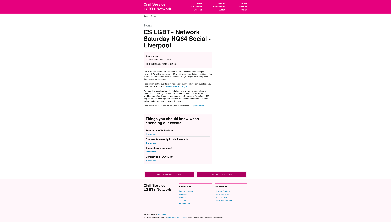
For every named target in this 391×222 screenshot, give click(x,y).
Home (146, 16)
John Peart (162, 214)
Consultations (218, 6)
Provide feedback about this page (169, 174)
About (222, 9)
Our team (198, 9)
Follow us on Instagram (223, 200)
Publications (196, 6)
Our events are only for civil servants (167, 139)
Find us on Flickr (221, 197)
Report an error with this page (221, 174)
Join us (244, 9)
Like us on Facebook (222, 191)
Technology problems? (159, 148)
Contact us (183, 194)
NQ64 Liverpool (197, 105)
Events (221, 3)
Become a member (186, 191)
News (199, 3)
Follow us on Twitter (222, 194)
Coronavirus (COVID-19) (159, 156)
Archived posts (184, 203)
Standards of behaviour (159, 130)
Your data (182, 200)
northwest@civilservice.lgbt (175, 86)
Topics (244, 3)
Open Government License (177, 217)
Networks (243, 6)
